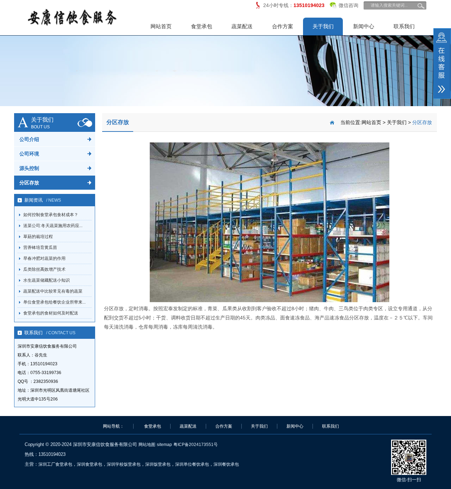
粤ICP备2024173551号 (195, 444)
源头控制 (29, 168)
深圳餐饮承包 (226, 464)
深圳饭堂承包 (158, 464)
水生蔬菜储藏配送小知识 (46, 280)
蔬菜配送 (242, 26)
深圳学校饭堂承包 (124, 464)
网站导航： (113, 426)
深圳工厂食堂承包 (55, 464)
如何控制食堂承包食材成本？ (50, 214)
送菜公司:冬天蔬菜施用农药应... (52, 225)
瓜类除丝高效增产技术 (44, 269)
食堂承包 (201, 26)
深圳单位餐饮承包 (192, 464)
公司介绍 (29, 139)
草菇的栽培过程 (38, 236)
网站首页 (161, 26)
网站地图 (146, 444)
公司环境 (29, 154)
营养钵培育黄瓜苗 (40, 247)
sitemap (164, 444)
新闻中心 (363, 26)
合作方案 (282, 26)
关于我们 (323, 26)
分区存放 (29, 182)
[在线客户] (442, 63)
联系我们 (404, 26)
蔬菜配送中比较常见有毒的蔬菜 (52, 291)
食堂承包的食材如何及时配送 (50, 313)
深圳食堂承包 (89, 464)
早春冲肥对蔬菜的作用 (44, 258)
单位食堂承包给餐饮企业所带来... (54, 302)
